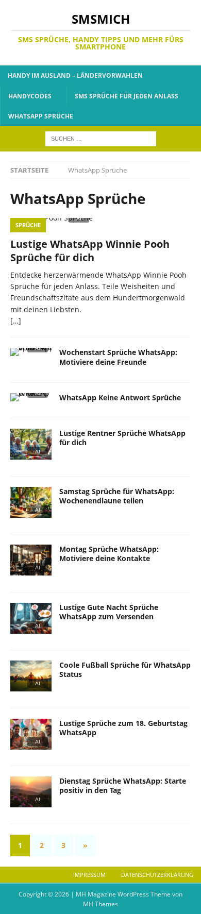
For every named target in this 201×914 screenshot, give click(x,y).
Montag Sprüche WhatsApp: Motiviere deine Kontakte (109, 553)
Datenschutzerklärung (157, 874)
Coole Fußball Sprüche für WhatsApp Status (125, 669)
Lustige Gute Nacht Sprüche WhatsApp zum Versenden (108, 611)
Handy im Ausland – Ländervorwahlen (75, 75)
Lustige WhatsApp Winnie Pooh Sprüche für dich (90, 250)
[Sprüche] (31, 355)
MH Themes (100, 904)
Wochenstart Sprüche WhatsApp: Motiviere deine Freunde (118, 356)
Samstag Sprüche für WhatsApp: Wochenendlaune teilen (116, 495)
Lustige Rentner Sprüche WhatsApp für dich (122, 437)
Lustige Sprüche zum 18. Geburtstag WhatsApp (123, 727)
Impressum (89, 874)
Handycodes (30, 96)
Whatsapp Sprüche (40, 116)
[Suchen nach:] (100, 138)
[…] (15, 321)
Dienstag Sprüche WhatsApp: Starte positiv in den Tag (122, 785)
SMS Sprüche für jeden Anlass (126, 96)
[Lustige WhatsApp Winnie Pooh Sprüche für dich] (100, 225)
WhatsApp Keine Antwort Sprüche (120, 397)
